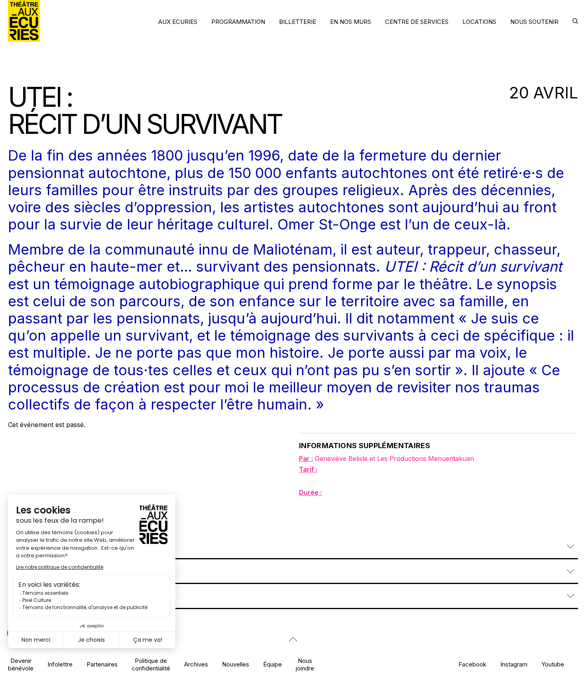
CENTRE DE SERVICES (416, 21)
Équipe (272, 664)
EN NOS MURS (350, 21)
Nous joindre (305, 664)
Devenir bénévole (20, 664)
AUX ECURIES (177, 21)
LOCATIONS (479, 21)
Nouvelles (235, 664)
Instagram (513, 664)
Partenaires (102, 664)
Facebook (472, 664)
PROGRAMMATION (238, 21)
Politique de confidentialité (151, 664)
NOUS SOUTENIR (534, 21)
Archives (196, 664)
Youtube (552, 664)
